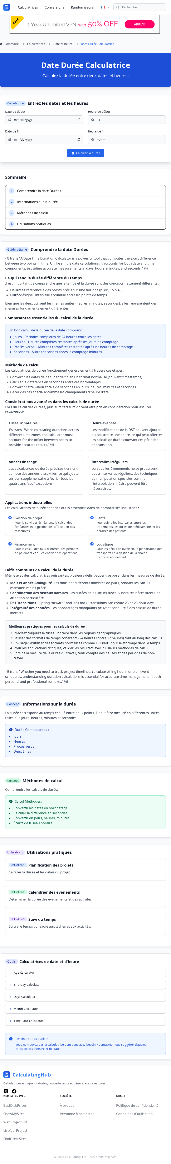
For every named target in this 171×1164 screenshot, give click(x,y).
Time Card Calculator (28, 1021)
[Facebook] (14, 1091)
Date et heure (63, 44)
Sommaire (12, 44)
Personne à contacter (77, 1114)
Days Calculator (24, 997)
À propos (67, 1105)
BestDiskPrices (15, 1105)
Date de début (15, 112)
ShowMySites (13, 1114)
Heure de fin (96, 131)
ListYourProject (15, 1130)
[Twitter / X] (5, 1091)
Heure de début (99, 112)
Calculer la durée (88, 153)
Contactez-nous (109, 1045)
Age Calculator (24, 972)
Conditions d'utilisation (134, 1114)
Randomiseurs (82, 7)
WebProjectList (15, 1122)
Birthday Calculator (27, 985)
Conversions (54, 7)
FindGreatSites (14, 1139)
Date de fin (12, 131)
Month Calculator (26, 1009)
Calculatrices (28, 7)
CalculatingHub (76, 1157)
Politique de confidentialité (137, 1105)
